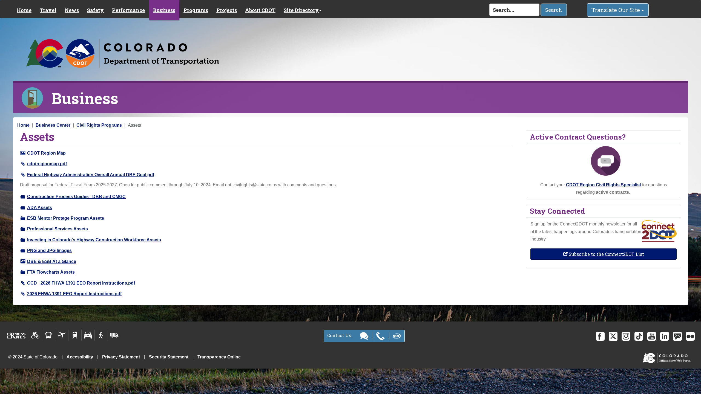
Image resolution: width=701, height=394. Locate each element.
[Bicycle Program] (35, 335)
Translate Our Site (616, 9)
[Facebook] (600, 336)
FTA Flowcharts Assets (51, 272)
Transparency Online (219, 357)
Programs (195, 10)
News (72, 10)
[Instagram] (626, 336)
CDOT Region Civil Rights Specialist (603, 184)
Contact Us (339, 335)
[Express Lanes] (16, 335)
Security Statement (168, 357)
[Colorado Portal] (668, 356)
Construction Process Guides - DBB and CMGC (76, 196)
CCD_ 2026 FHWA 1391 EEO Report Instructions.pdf (81, 283)
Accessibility (80, 357)
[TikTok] (638, 336)
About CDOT (260, 10)
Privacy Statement (121, 357)
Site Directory (301, 10)
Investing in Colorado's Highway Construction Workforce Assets (94, 239)
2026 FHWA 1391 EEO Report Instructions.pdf (74, 293)
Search (553, 10)
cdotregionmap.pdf (47, 163)
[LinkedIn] (664, 336)
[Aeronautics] (61, 335)
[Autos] (88, 335)
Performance (128, 10)
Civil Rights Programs (99, 125)
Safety (95, 10)
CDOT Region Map (46, 153)
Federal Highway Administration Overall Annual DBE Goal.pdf (90, 174)
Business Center (53, 125)
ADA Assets (39, 207)
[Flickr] (690, 336)
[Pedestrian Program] (101, 335)
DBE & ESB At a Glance (51, 261)
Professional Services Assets (57, 229)
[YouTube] (651, 336)
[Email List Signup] (677, 336)
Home (24, 10)
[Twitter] (613, 336)
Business (164, 10)
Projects (226, 10)
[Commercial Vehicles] (114, 335)
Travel (48, 10)
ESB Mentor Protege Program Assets (65, 218)
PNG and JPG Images (49, 250)
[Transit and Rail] (48, 335)
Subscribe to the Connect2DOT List (606, 254)
